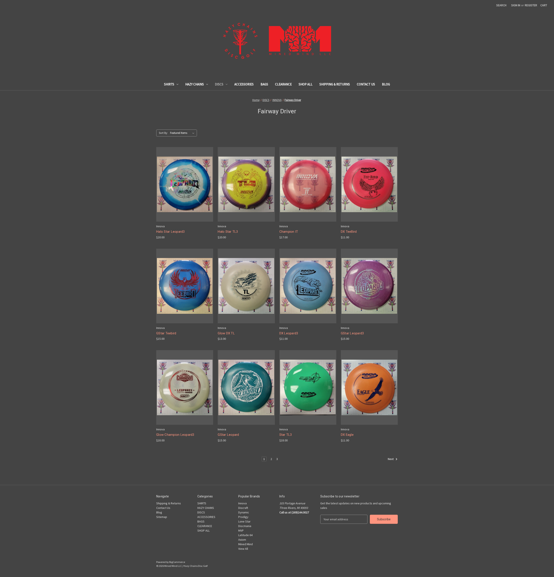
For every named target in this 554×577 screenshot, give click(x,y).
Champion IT (288, 232)
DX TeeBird (349, 232)
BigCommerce (177, 562)
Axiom (242, 540)
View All (243, 549)
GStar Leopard (228, 435)
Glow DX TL (226, 333)
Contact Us (366, 84)
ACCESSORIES (244, 84)
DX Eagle (347, 435)
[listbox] (183, 133)
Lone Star (244, 521)
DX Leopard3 (288, 333)
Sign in (515, 5)
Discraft (243, 508)
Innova (242, 503)
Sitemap (161, 517)
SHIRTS (169, 84)
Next (391, 459)
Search (501, 5)
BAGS (264, 84)
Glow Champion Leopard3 (175, 435)
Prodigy (243, 517)
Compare (183, 184)
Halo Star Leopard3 (170, 232)
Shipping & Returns (334, 84)
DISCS (219, 84)
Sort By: (163, 133)
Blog (386, 84)
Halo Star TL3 (228, 232)
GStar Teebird (166, 333)
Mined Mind (245, 544)
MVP (241, 530)
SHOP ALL (305, 84)
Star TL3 (285, 435)
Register (531, 5)
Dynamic (243, 512)
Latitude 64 (245, 535)
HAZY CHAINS (194, 84)
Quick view (181, 176)
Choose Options (185, 192)
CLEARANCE (283, 84)
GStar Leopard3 (352, 333)
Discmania (244, 526)
